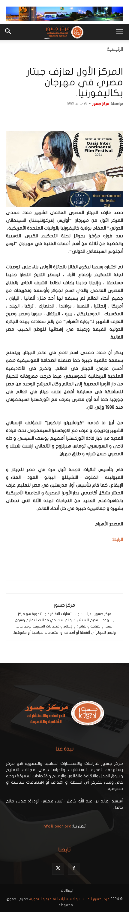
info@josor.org (57, 826)
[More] (75, 117)
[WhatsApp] (89, 117)
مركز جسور (100, 103)
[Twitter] (103, 117)
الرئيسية (115, 49)
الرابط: (117, 539)
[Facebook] (117, 117)
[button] (119, 32)
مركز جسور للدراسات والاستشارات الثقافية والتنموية (70, 899)
